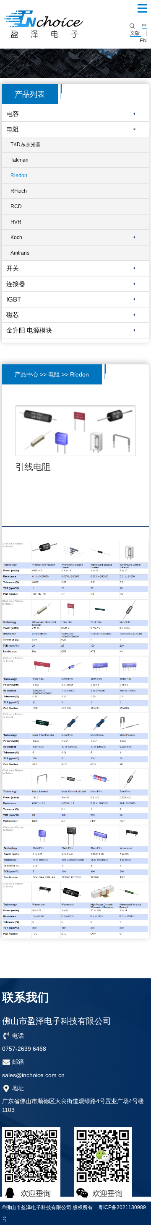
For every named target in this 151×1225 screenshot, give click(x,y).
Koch (16, 237)
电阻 (12, 129)
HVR (15, 222)
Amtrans (19, 253)
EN (143, 41)
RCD (16, 206)
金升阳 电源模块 (29, 330)
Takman (19, 160)
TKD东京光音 (25, 144)
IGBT (13, 299)
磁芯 (12, 314)
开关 (12, 268)
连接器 (15, 283)
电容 (12, 113)
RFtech (18, 191)
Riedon (18, 175)
